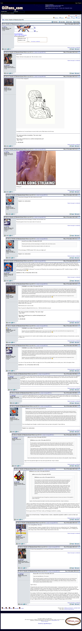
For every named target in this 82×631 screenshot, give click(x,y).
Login (76, 3)
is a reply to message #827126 (49, 469)
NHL (8, 608)
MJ (8, 328)
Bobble (54, 8)
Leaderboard (38, 41)
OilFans (5, 26)
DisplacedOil (67, 8)
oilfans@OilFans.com (55, 620)
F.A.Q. (78, 16)
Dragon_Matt (20, 535)
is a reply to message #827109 (39, 52)
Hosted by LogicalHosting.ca (44, 623)
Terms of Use (72, 16)
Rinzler (71, 8)
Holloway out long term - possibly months (72, 607)
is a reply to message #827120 (43, 373)
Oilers (3, 19)
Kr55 (6, 87)
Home (78, 17)
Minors (11, 608)
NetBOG (7, 151)
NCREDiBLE (8, 272)
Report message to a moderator (74, 47)
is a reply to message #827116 (41, 283)
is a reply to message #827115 (41, 238)
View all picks (33, 41)
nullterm (9, 205)
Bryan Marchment (52, 5)
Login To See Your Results (20, 35)
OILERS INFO (4, 11)
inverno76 (7, 226)
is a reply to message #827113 (41, 195)
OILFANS (16, 11)
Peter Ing (50, 6)
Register (79, 3)
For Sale (22, 608)
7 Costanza (60, 8)
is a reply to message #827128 (51, 522)
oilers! (64, 8)
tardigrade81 (22, 559)
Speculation (16, 608)
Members (56, 17)
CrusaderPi (18, 481)
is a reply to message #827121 (45, 392)
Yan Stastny (59, 5)
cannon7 (56, 8)
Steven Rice (56, 6)
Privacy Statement (44, 621)
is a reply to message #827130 (53, 546)
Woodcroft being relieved (69, 609)
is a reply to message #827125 (47, 434)
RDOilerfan (12, 376)
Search (62, 17)
